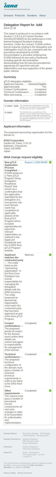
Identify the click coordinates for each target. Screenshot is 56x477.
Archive (41, 455)
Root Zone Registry (30, 433)
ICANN (27, 467)
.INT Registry (45, 433)
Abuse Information (30, 443)
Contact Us (27, 457)
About (42, 15)
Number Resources (12, 439)
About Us (8, 452)
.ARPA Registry (29, 436)
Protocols (20, 15)
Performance (34, 452)
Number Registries (30, 439)
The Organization (30, 455)
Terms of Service (24, 473)
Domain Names (10, 433)
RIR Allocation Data (31, 441)
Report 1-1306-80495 (36, 162)
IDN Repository (42, 436)
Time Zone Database (31, 449)
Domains (8, 15)
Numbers (32, 15)
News (25, 452)
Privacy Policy (10, 473)
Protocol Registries (30, 447)
